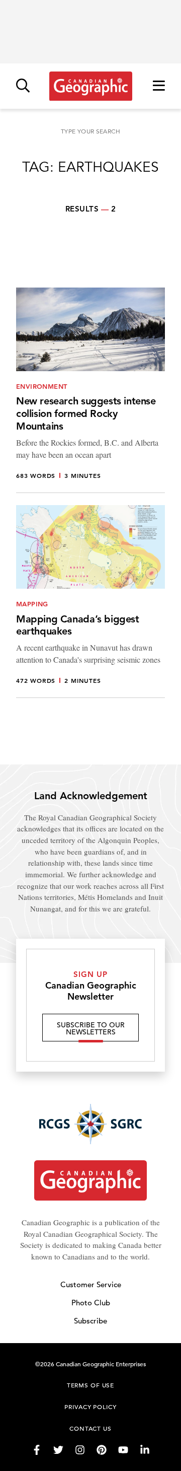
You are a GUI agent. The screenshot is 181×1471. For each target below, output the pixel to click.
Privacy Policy (90, 1407)
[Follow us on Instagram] (80, 1450)
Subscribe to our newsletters (91, 1028)
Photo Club (90, 1302)
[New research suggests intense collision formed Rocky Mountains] (90, 390)
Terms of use (90, 1385)
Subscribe (90, 1320)
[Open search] (23, 86)
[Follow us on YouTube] (123, 1450)
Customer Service (90, 1284)
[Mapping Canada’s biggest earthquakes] (90, 601)
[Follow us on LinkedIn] (145, 1450)
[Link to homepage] (90, 86)
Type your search (90, 131)
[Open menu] (159, 86)
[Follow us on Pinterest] (102, 1450)
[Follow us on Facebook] (37, 1450)
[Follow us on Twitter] (58, 1450)
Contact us (90, 1428)
